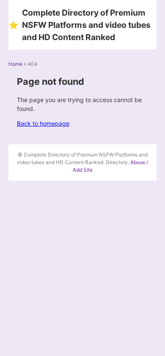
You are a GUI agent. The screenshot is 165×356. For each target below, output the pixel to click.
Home (15, 64)
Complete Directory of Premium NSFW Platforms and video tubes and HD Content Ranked (79, 25)
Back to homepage (43, 123)
